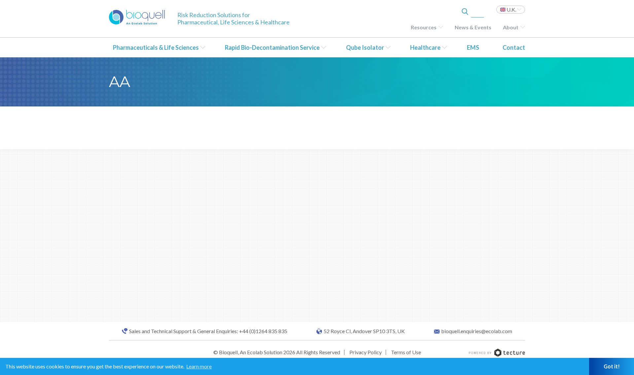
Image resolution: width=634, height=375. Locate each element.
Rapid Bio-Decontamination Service (272, 47)
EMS (473, 47)
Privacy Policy (365, 352)
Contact (514, 47)
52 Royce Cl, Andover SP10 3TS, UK (364, 331)
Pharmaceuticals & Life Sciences (156, 47)
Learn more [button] (199, 366)
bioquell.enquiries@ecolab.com (476, 331)
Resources (424, 27)
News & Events (473, 27)
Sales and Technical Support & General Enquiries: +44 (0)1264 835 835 (208, 331)
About (510, 27)
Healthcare (425, 47)
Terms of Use (406, 352)
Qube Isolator (365, 47)
